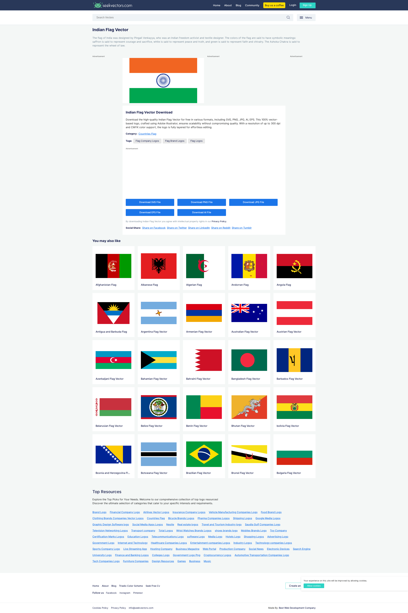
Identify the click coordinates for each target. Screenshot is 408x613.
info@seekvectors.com (141, 607)
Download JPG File (253, 202)
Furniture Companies (136, 561)
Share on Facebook (154, 227)
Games (181, 561)
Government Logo (103, 542)
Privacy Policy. (219, 221)
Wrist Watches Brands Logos (193, 530)
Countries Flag (147, 133)
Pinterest (138, 592)
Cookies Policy (100, 607)
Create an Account (300, 585)
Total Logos (166, 530)
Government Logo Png (186, 555)
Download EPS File (149, 212)
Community (252, 5)
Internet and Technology (133, 542)
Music (207, 561)
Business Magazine (187, 548)
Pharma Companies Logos (214, 518)
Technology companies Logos (273, 542)
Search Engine (301, 548)
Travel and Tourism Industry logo (222, 524)
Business (194, 561)
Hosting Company (161, 548)
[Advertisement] (105, 106)
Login (292, 5)
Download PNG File (202, 202)
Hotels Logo (233, 536)
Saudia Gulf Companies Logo (262, 524)
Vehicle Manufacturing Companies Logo (233, 512)
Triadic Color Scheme (131, 585)
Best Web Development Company (297, 607)
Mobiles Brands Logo (254, 530)
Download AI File (201, 212)
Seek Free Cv (153, 585)
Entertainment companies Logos (210, 542)
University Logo (102, 555)
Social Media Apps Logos (147, 524)
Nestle (170, 524)
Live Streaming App (135, 548)
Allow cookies (314, 586)
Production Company (232, 548)
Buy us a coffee (274, 5)
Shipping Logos (242, 518)
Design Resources (163, 561)
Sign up (307, 5)
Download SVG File (150, 202)
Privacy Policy (118, 607)
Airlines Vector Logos (156, 512)
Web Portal (209, 548)
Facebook (111, 592)
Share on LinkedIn (199, 227)
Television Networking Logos (110, 530)
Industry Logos (242, 542)
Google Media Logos (267, 518)
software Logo (196, 536)
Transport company (143, 530)
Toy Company (278, 530)
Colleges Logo (161, 555)
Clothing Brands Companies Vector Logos (118, 518)
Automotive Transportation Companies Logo (262, 555)
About (228, 5)
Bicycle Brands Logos (181, 518)
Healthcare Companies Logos (169, 542)
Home (216, 5)
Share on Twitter (177, 227)
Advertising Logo (277, 536)
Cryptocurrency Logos (217, 555)
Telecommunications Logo (168, 536)
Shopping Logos (254, 536)
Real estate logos (187, 524)
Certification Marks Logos (108, 536)
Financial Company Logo (125, 512)
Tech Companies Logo (106, 561)
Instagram (125, 592)
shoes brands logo (226, 530)
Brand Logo (99, 512)
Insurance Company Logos (189, 512)
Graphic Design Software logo (110, 524)
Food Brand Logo (271, 512)
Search (290, 18)
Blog (238, 5)
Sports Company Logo (106, 548)
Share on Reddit (220, 227)
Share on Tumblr (242, 227)
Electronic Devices (278, 548)
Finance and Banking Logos (132, 555)
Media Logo (215, 536)
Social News (256, 548)
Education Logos (137, 536)
